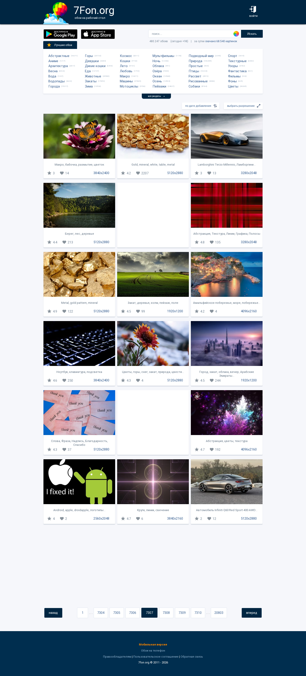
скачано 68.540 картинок (221, 41)
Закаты (91, 81)
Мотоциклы (129, 86)
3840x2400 (101, 173)
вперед (251, 613)
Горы (89, 56)
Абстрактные (58, 56)
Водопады (56, 81)
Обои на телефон (153, 650)
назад (53, 613)
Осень (157, 81)
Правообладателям (117, 656)
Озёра (157, 71)
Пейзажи (159, 86)
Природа (195, 61)
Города (54, 86)
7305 (116, 613)
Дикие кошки (95, 66)
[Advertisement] (153, 215)
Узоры (233, 66)
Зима (89, 86)
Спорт (232, 56)
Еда (88, 71)
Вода (52, 76)
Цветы (233, 86)
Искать (252, 33)
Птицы (194, 71)
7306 (132, 613)
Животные (93, 76)
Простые (196, 66)
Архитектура (58, 66)
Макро (125, 76)
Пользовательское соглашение (156, 656)
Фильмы (234, 76)
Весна (53, 71)
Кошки (125, 61)
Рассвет (195, 76)
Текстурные (237, 61)
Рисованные (198, 81)
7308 (166, 613)
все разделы (156, 96)
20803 (218, 613)
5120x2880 (175, 173)
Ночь (156, 61)
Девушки (92, 61)
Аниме (53, 61)
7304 (100, 613)
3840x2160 (175, 518)
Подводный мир (201, 56)
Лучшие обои (63, 45)
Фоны (232, 81)
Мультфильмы (163, 56)
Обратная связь (192, 656)
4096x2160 (249, 311)
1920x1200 (175, 311)
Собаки (194, 86)
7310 (198, 613)
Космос (126, 56)
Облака (158, 66)
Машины (126, 81)
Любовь (126, 71)
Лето (124, 66)
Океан (157, 76)
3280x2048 (249, 173)
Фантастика (237, 71)
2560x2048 (101, 518)
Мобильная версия (153, 644)
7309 (182, 613)
